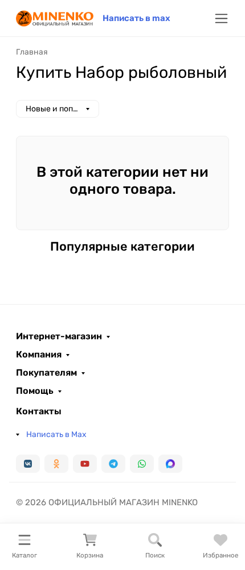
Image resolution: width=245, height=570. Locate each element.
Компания (39, 354)
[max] (170, 464)
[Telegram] (113, 464)
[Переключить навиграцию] (221, 18)
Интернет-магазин (59, 336)
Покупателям (46, 372)
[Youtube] (85, 464)
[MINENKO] (54, 17)
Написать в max (136, 18)
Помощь (35, 391)
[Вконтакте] (28, 464)
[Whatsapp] (142, 464)
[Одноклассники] (56, 464)
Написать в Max (56, 434)
